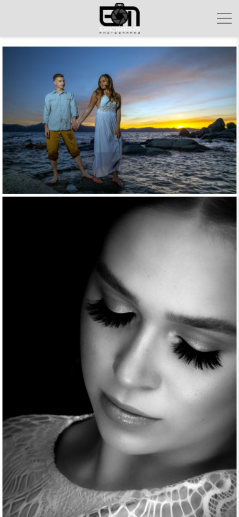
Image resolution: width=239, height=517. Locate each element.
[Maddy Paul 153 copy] (119, 120)
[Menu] (224, 18)
